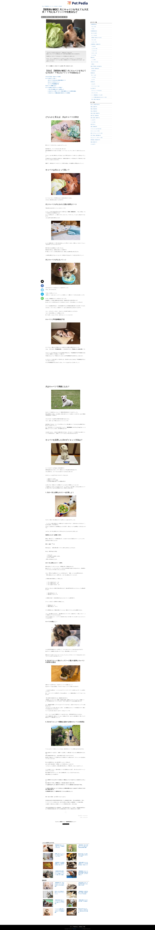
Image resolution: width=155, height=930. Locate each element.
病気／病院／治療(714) (95, 117)
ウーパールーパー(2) (95, 86)
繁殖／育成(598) (94, 108)
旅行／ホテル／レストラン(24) (96, 133)
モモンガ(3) (93, 39)
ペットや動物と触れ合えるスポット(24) (99, 97)
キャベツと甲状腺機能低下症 (53, 83)
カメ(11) (93, 79)
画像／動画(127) (94, 142)
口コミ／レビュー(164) (95, 130)
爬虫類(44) (93, 72)
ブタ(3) (92, 28)
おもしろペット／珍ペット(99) (96, 137)
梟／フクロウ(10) (94, 61)
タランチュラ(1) (94, 92)
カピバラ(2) (93, 26)
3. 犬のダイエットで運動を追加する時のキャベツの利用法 (59, 92)
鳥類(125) (92, 57)
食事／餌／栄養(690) (95, 115)
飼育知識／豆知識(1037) (95, 139)
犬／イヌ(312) (94, 35)
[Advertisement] (65, 106)
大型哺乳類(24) (94, 24)
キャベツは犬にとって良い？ (50, 78)
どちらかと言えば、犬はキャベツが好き (53, 76)
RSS (84, 926)
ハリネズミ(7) (94, 50)
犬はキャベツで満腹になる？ (50, 85)
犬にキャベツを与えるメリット (54, 82)
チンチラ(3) (93, 55)
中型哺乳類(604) (94, 31)
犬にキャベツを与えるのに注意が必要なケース (57, 80)
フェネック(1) (94, 42)
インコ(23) (93, 59)
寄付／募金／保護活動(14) (96, 135)
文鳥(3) (92, 64)
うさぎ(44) (93, 46)
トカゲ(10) (93, 77)
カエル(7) (93, 84)
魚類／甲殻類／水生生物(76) (96, 66)
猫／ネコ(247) (94, 33)
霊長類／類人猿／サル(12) (96, 37)
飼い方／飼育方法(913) (95, 104)
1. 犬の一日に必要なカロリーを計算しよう (56, 89)
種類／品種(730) (94, 106)
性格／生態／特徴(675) (95, 113)
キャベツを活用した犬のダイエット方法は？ (53, 87)
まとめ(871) (93, 144)
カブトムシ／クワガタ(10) (96, 90)
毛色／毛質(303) (94, 111)
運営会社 (81, 926)
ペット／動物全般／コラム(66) (96, 95)
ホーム (71, 926)
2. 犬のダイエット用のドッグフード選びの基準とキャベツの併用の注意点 (62, 91)
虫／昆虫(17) (93, 88)
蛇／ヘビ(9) (93, 75)
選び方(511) (93, 124)
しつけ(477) (93, 119)
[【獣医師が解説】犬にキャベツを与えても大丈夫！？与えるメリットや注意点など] (42, 294)
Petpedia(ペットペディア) (77, 928)
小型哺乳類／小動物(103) (95, 44)
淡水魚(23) (93, 70)
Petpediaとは (75, 926)
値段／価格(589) (94, 126)
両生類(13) (93, 81)
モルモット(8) (94, 53)
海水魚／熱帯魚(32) (95, 68)
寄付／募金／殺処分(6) (95, 99)
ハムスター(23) (94, 48)
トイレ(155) (93, 122)
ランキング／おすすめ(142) (96, 128)
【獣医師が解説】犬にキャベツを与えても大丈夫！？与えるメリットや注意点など (65, 10)
